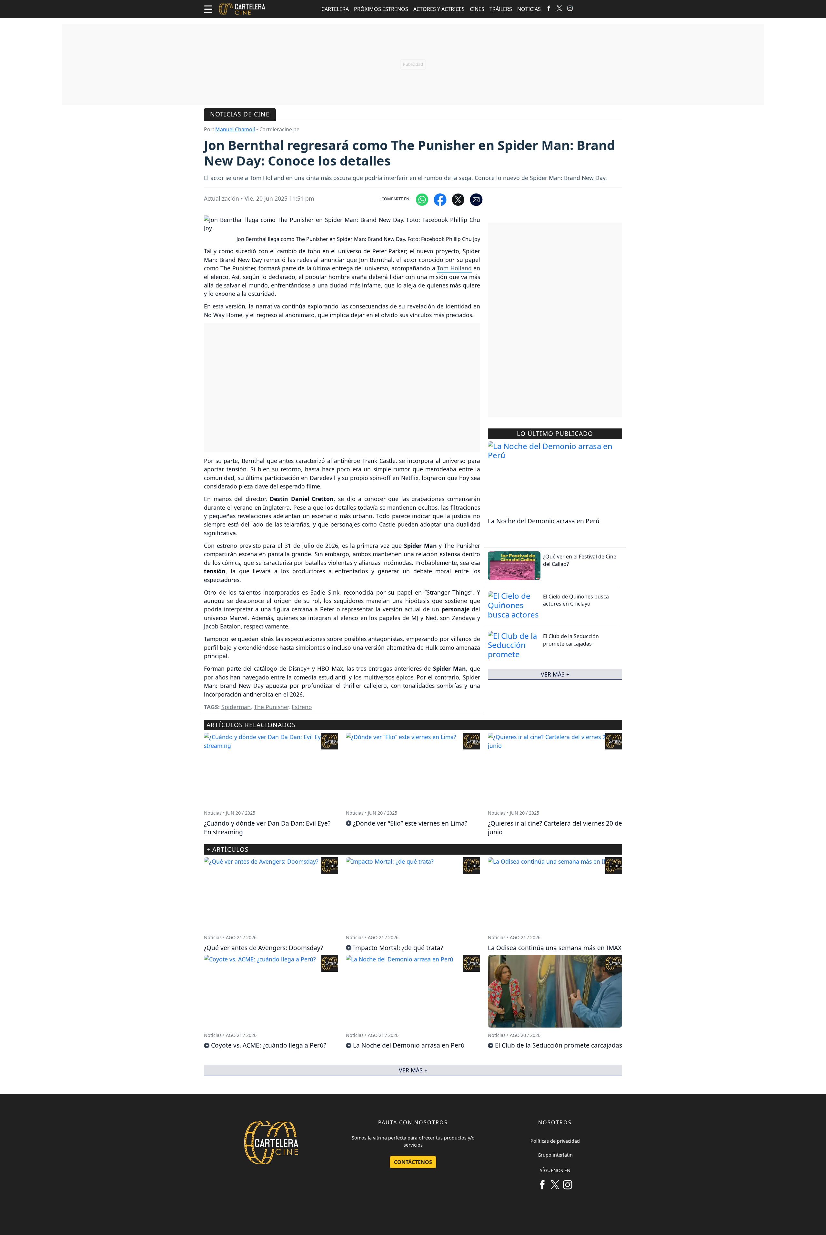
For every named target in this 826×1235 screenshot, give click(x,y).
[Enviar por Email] (476, 199)
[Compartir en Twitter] (458, 199)
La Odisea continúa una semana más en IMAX (554, 947)
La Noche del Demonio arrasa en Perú (543, 521)
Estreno (302, 707)
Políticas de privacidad (555, 1141)
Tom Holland (454, 268)
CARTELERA (335, 9)
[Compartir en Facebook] (440, 199)
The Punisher (271, 707)
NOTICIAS (529, 9)
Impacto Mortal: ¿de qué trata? (398, 947)
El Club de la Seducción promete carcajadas (571, 640)
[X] (559, 8)
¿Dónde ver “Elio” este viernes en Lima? (410, 823)
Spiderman (236, 707)
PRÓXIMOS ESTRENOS (381, 9)
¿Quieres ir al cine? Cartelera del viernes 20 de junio (555, 827)
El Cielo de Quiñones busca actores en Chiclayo (576, 600)
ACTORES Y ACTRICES (439, 9)
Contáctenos (413, 1162)
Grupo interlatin (555, 1155)
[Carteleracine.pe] (242, 9)
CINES (477, 9)
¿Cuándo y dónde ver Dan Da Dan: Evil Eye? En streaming (267, 827)
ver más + (555, 674)
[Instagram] (570, 8)
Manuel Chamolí (235, 129)
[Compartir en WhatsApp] (422, 199)
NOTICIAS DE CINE (240, 114)
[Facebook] (548, 8)
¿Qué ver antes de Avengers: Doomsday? (263, 947)
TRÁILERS (500, 9)
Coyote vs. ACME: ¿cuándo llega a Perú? (268, 1045)
